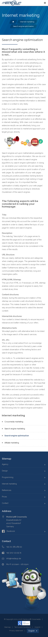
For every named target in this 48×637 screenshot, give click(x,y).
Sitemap (7, 627)
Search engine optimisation (16, 436)
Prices (4, 497)
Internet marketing (9, 484)
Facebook (11, 531)
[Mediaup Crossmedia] (11, 3)
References (6, 490)
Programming (7, 477)
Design (5, 471)
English (32, 631)
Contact (5, 503)
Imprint (37, 627)
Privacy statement (16, 631)
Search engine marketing (14, 429)
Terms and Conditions (22, 627)
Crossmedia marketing (13, 422)
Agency (5, 464)
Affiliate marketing (11, 443)
